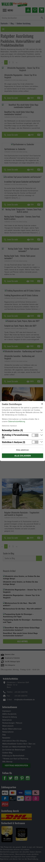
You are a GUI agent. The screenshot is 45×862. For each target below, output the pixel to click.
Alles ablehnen (22, 450)
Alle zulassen (22, 455)
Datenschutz (5, 426)
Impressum (13, 426)
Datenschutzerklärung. (16, 421)
